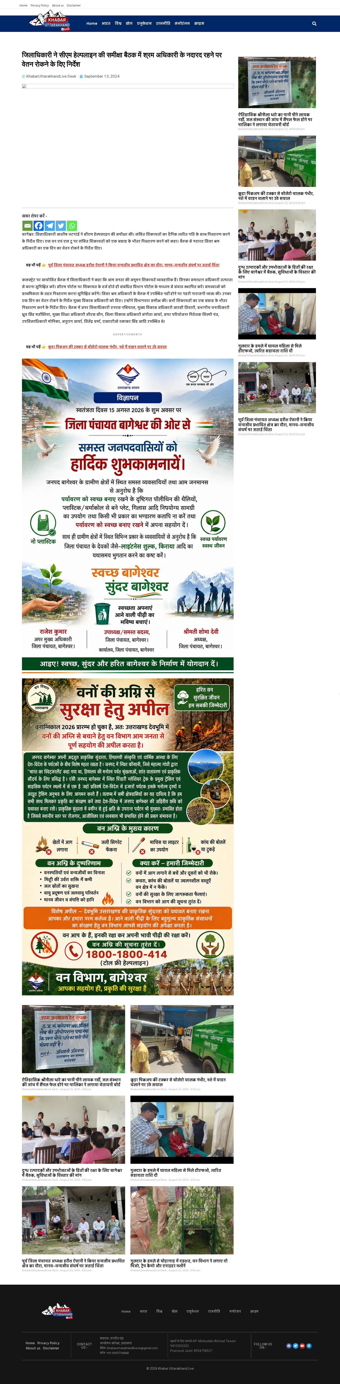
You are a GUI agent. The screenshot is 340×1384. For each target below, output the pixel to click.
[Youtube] (302, 1346)
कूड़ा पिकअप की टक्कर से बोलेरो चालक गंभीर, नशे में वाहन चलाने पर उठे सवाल (276, 196)
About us (58, 5)
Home (24, 5)
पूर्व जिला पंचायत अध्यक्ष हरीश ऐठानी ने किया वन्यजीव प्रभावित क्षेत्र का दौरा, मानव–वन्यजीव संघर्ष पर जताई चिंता (276, 425)
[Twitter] (61, 226)
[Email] (27, 226)
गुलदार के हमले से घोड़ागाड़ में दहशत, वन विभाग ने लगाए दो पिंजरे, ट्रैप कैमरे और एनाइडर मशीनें (179, 1264)
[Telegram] (50, 226)
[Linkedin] (309, 1346)
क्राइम (199, 23)
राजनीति (163, 23)
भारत (106, 23)
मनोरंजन (182, 23)
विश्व (118, 23)
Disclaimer (73, 5)
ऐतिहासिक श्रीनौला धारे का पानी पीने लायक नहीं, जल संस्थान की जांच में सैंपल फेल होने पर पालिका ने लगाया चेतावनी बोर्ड (275, 120)
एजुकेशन (144, 23)
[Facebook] (39, 226)
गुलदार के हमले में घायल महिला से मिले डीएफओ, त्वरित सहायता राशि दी (270, 349)
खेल (129, 23)
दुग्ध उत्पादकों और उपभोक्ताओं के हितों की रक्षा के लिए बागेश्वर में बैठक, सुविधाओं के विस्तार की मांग (277, 272)
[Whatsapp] (72, 226)
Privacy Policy (40, 5)
